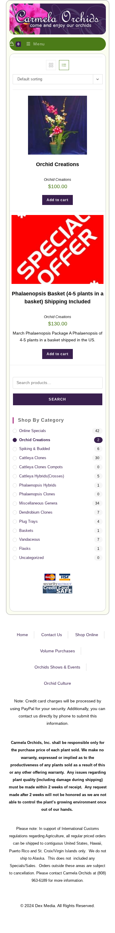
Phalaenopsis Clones (37, 494)
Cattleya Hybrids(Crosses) (41, 476)
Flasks (25, 548)
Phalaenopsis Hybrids (37, 485)
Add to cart (57, 200)
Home (22, 634)
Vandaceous (29, 539)
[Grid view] (51, 65)
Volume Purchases (57, 651)
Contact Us (51, 634)
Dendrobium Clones (35, 512)
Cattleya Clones (32, 458)
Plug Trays (28, 521)
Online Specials (32, 431)
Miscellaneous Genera (38, 503)
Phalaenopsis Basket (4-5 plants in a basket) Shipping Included (58, 298)
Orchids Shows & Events (57, 667)
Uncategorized (31, 557)
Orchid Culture (57, 683)
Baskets (26, 530)
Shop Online (86, 634)
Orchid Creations (57, 164)
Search (57, 399)
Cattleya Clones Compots (41, 467)
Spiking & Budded (34, 448)
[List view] (64, 65)
